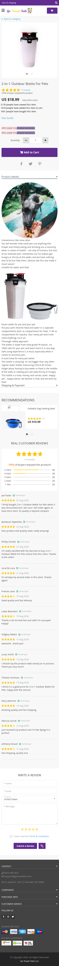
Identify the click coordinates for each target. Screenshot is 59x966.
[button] (29, 798)
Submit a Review (25, 846)
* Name (8, 783)
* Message (9, 806)
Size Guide (7, 118)
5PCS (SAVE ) (9, 132)
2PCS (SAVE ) (9, 128)
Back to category (11, 18)
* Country (7, 797)
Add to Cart (31, 152)
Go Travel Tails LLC (29, 961)
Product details (10, 176)
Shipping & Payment (13, 385)
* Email (7, 791)
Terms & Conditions (39, 836)
